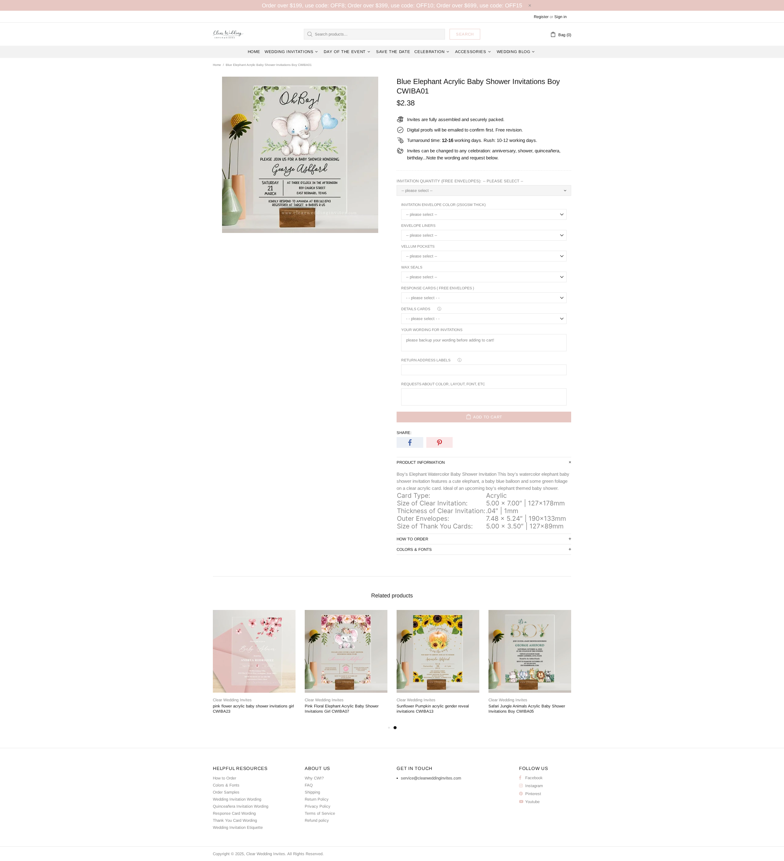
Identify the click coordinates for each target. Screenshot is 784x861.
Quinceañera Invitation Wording (240, 806)
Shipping (312, 792)
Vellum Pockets (418, 246)
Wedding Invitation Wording (237, 799)
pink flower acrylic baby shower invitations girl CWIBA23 (253, 709)
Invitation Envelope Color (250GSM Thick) (443, 205)
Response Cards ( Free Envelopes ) (437, 288)
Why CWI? (314, 778)
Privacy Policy (317, 806)
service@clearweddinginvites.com (431, 778)
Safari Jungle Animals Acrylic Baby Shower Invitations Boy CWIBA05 (526, 709)
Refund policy (317, 820)
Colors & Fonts (226, 785)
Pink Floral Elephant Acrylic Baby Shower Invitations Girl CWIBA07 (342, 709)
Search (465, 34)
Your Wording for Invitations (431, 330)
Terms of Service (320, 813)
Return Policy (317, 799)
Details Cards (415, 309)
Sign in (560, 16)
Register (541, 16)
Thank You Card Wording (235, 820)
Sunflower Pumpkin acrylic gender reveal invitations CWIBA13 (433, 709)
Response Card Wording (234, 813)
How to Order (224, 778)
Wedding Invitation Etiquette (238, 827)
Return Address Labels (425, 360)
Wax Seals (411, 267)
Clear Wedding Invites (228, 34)
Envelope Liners (418, 225)
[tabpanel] (438, 667)
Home (217, 65)
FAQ (309, 785)
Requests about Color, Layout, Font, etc (443, 384)
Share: (404, 432)
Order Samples (226, 792)
